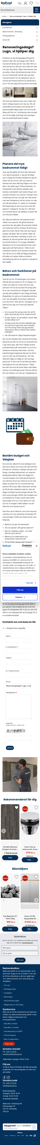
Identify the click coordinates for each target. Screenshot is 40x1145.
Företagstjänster (9, 36)
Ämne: (8, 682)
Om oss (7, 985)
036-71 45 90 (11, 1051)
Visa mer (29, 583)
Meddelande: (11, 692)
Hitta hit (6, 1111)
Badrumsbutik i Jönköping (12, 32)
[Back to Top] (36, 1130)
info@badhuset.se (10, 1086)
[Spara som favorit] (16, 807)
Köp (10, 857)
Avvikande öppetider (10, 1098)
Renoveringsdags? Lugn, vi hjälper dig (22, 16)
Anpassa (18, 597)
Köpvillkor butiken (10, 1023)
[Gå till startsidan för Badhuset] (6, 3)
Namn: (8, 636)
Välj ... (30, 860)
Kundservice (7, 27)
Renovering (8, 997)
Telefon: (9, 658)
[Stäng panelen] (36, 546)
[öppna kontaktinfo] (19, 3)
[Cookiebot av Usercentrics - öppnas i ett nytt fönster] (23, 546)
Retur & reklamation (11, 1039)
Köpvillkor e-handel (11, 1027)
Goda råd (6, 40)
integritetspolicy (27, 943)
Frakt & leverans (10, 1035)
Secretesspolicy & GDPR (13, 1031)
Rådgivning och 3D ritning (13, 1004)
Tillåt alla (20, 590)
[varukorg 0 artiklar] (37, 3)
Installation (8, 993)
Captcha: (15, 724)
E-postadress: (11, 647)
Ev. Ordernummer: (12, 671)
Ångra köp (9, 1044)
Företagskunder (10, 989)
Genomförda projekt (11, 1001)
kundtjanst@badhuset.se (12, 1054)
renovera (21, 58)
